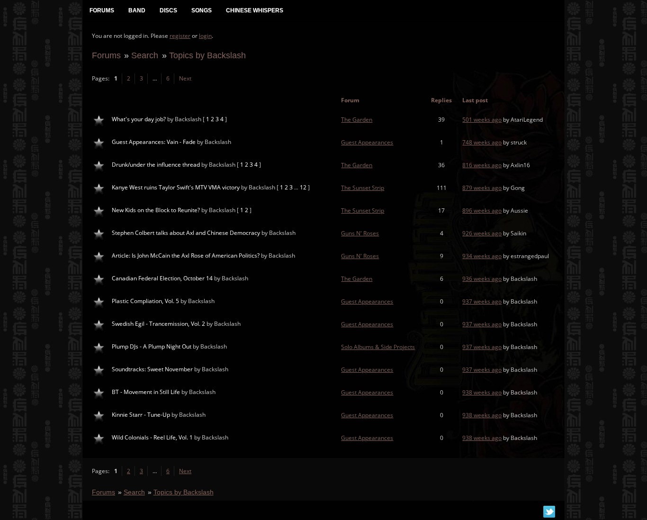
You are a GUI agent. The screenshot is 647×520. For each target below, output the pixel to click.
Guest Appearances (367, 142)
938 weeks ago (482, 392)
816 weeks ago (482, 165)
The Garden (356, 119)
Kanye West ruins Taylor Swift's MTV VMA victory (176, 187)
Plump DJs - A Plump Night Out (151, 346)
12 (303, 187)
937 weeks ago (482, 301)
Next (185, 78)
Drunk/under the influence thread (156, 165)
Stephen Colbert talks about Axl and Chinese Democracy (186, 233)
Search (144, 55)
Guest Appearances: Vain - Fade (154, 142)
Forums (106, 55)
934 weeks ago (482, 256)
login (205, 36)
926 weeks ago (482, 233)
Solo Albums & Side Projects (378, 346)
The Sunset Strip (362, 187)
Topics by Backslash (207, 55)
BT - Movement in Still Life (146, 392)
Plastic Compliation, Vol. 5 (145, 301)
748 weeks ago (482, 142)
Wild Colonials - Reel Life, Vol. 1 (152, 437)
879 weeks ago (482, 187)
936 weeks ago (482, 278)
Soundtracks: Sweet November (152, 369)
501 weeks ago (482, 119)
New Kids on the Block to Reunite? (156, 210)
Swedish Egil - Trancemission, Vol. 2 (158, 324)
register (180, 36)
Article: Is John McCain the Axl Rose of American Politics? (186, 255)
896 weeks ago (482, 210)
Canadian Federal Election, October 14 (162, 278)
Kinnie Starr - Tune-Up (141, 415)
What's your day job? (139, 119)
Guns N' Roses (360, 233)
